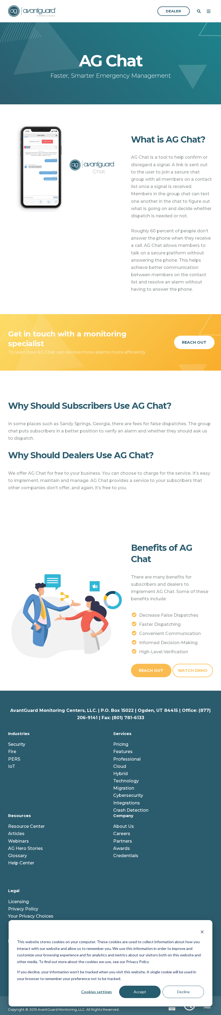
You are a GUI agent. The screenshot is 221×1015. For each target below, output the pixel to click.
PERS (14, 759)
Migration (123, 788)
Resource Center (26, 826)
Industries (19, 733)
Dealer (173, 11)
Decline (183, 991)
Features (123, 751)
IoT (11, 766)
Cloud (119, 766)
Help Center (21, 862)
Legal (13, 890)
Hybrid (120, 773)
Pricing (120, 744)
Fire (12, 751)
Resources (19, 815)
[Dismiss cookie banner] (202, 931)
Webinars (18, 841)
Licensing (18, 901)
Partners (122, 841)
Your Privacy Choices (30, 916)
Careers (121, 833)
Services (122, 733)
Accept (140, 991)
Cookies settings (96, 991)
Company (123, 815)
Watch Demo (193, 670)
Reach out (194, 342)
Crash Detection (131, 810)
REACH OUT (151, 670)
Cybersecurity (128, 795)
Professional (127, 759)
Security (16, 744)
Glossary (17, 855)
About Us (123, 826)
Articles (16, 833)
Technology (126, 780)
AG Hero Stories (25, 848)
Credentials (125, 855)
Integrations (126, 802)
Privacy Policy (23, 908)
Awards (121, 848)
